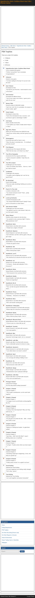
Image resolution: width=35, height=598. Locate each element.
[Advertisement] (17, 25)
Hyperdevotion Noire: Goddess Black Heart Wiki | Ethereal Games (16, 2)
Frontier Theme (30, 596)
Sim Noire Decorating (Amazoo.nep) (10, 532)
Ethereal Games (5, 45)
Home (3, 525)
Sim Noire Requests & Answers (9, 535)
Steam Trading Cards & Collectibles (10, 540)
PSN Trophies (7, 52)
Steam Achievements (7, 537)
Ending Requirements (7, 527)
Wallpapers (4, 542)
